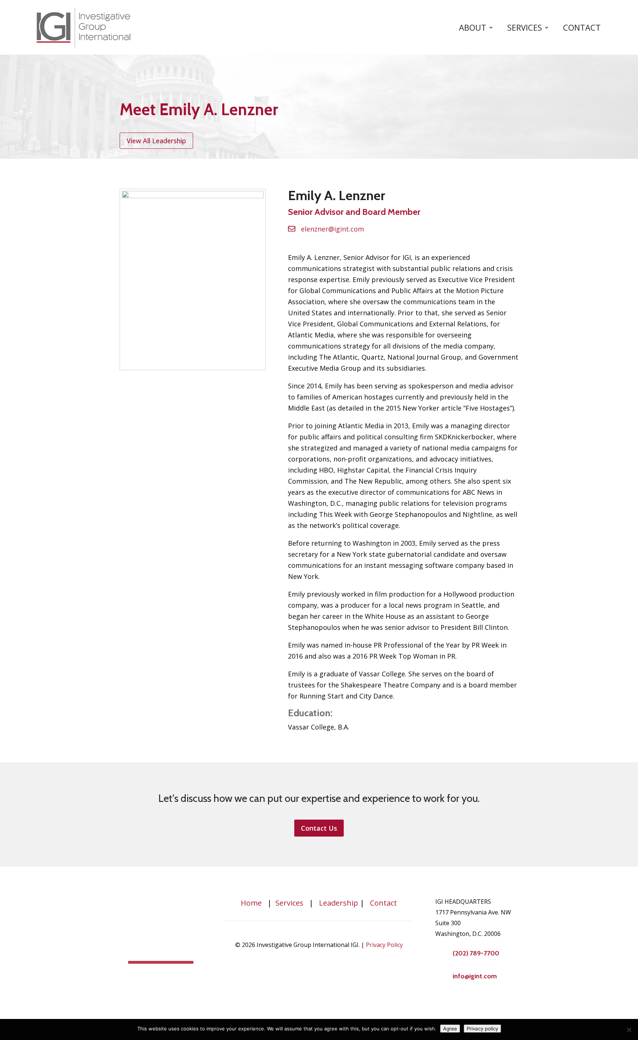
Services (289, 903)
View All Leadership (156, 140)
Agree (450, 1029)
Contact (383, 903)
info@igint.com (475, 976)
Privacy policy (482, 1029)
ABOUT (472, 27)
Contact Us (319, 828)
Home (251, 903)
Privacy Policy (384, 945)
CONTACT (582, 27)
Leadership (338, 903)
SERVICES (524, 27)
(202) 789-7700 (476, 953)
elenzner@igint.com (332, 228)
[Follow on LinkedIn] (441, 1001)
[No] (628, 1029)
